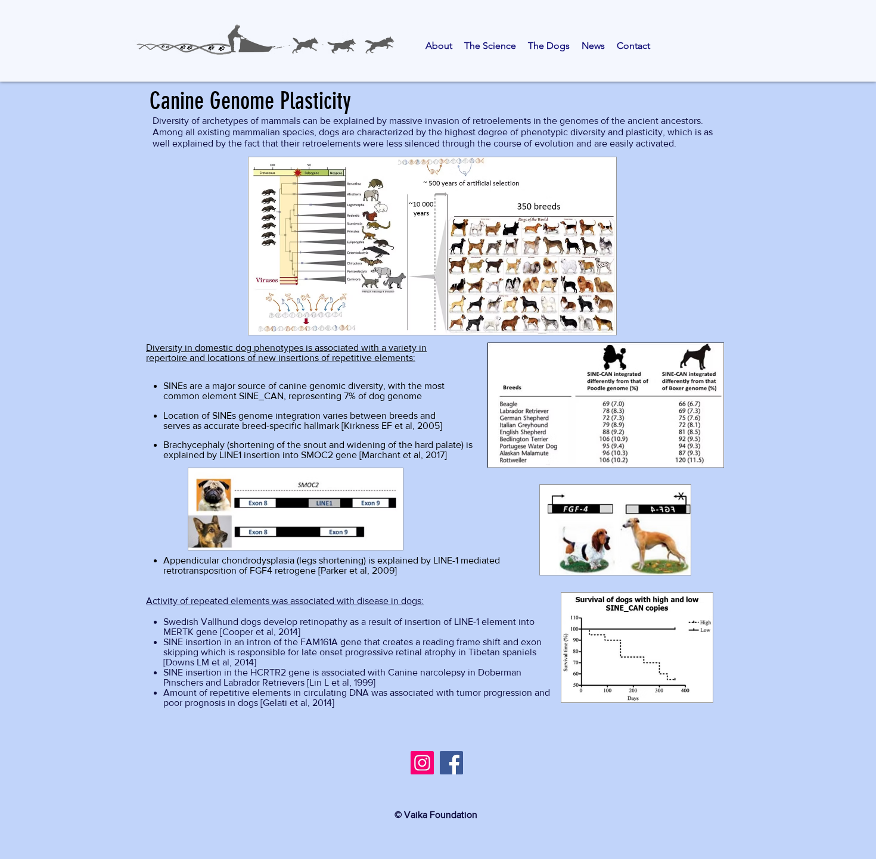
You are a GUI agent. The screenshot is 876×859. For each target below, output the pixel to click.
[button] (439, 45)
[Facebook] (451, 762)
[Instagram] (422, 762)
